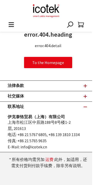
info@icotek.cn (33, 146)
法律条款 (16, 85)
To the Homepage (48, 62)
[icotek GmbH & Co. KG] (46, 10)
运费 (49, 159)
